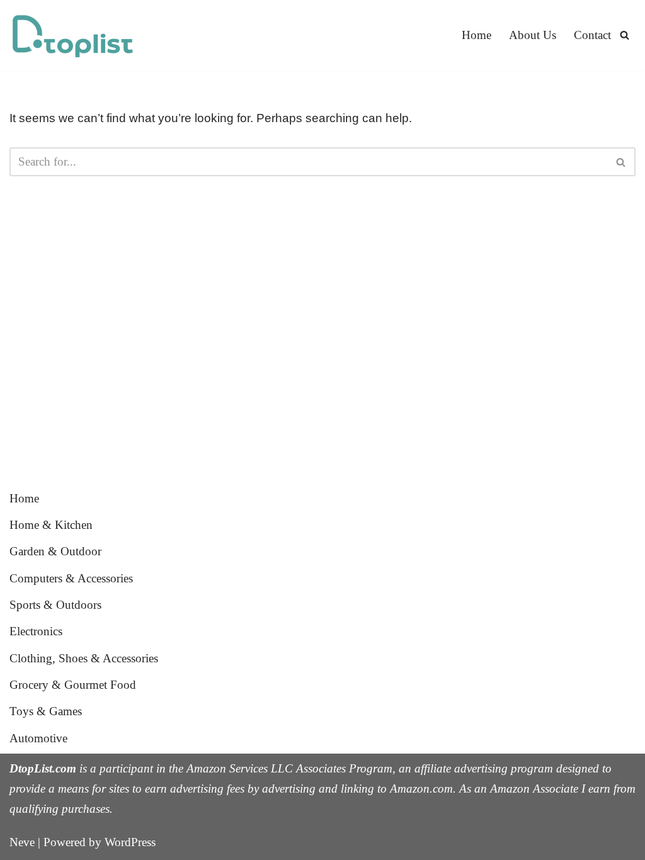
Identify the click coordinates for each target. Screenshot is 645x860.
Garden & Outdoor (55, 551)
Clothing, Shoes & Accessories (83, 658)
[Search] (624, 35)
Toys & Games (45, 711)
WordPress (130, 842)
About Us (532, 35)
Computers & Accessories (71, 578)
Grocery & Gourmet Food (72, 684)
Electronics (35, 631)
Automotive (38, 738)
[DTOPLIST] (72, 35)
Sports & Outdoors (55, 604)
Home (476, 35)
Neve (22, 842)
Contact (592, 35)
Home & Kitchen (51, 524)
